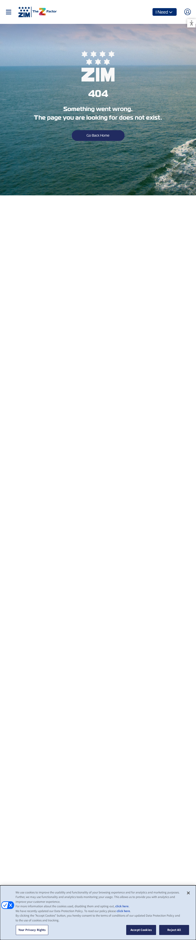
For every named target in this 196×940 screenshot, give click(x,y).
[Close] (188, 893)
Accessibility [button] (191, 23)
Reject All (174, 930)
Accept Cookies (141, 930)
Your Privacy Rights (32, 930)
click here (122, 906)
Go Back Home (98, 135)
